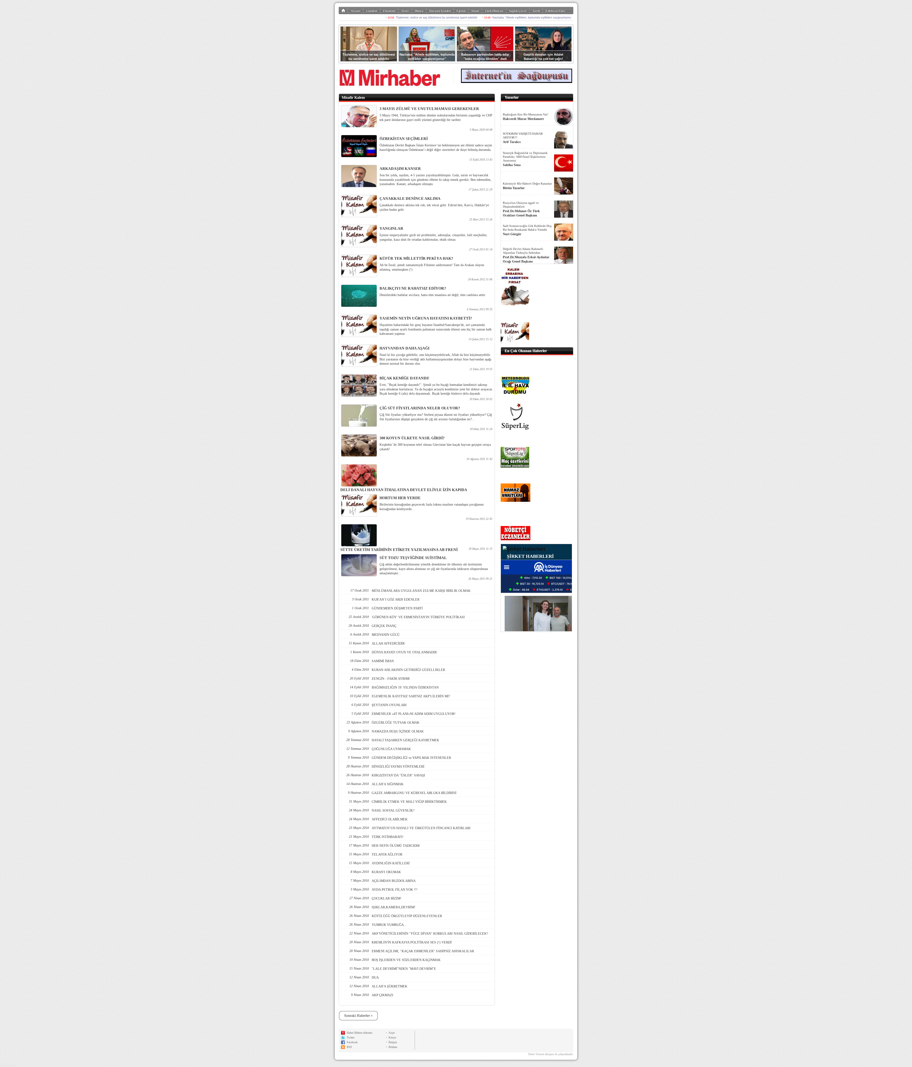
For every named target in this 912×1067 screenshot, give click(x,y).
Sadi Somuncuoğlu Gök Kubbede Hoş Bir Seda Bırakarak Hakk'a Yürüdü (527, 227)
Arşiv (392, 1032)
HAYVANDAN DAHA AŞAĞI (404, 348)
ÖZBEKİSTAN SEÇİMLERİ (404, 139)
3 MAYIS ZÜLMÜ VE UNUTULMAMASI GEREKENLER (429, 109)
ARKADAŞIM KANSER (400, 169)
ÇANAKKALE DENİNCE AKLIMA (410, 198)
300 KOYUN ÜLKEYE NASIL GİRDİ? (412, 438)
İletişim (393, 1042)
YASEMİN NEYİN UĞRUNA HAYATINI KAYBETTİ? (426, 318)
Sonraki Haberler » (358, 1016)
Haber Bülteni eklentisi (359, 1032)
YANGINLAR (391, 228)
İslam (475, 11)
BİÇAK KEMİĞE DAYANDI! (404, 378)
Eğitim (461, 11)
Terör (405, 11)
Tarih (536, 11)
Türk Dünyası (494, 11)
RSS (349, 1047)
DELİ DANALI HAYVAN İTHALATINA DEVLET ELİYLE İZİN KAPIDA (403, 490)
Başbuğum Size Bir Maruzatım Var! (525, 114)
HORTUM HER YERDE (400, 498)
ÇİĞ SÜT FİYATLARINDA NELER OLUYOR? (420, 408)
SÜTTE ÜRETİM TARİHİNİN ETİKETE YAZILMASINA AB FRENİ (399, 550)
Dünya (419, 11)
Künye (392, 1037)
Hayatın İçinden (440, 11)
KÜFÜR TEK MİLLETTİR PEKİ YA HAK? (416, 258)
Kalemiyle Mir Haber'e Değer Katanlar (527, 183)
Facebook (352, 1042)
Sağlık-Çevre (518, 11)
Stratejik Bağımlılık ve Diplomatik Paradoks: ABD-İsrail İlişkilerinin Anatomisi (525, 156)
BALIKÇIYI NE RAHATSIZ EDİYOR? (413, 288)
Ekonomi (389, 11)
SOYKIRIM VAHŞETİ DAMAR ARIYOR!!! (523, 135)
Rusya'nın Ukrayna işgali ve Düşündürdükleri (521, 204)
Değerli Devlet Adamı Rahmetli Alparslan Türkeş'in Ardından (523, 250)
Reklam (393, 1047)
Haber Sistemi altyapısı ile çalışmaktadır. (550, 1054)
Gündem (371, 11)
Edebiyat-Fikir (555, 11)
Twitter (351, 1037)
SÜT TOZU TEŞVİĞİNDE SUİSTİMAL (413, 558)
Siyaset (355, 11)
